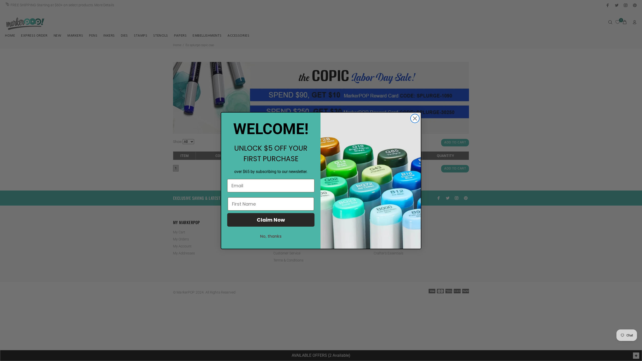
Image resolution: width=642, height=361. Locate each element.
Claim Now (271, 219)
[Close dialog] (415, 118)
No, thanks (271, 236)
